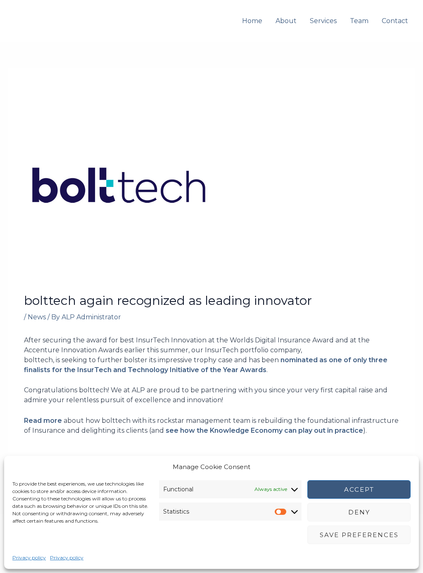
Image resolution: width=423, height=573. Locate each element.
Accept (359, 489)
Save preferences (359, 535)
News (37, 317)
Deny (359, 512)
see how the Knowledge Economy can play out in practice (264, 430)
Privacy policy (29, 557)
